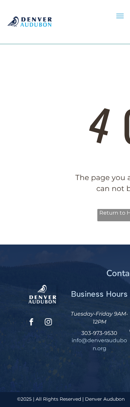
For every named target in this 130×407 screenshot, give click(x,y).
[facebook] (31, 322)
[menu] (120, 16)
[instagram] (48, 322)
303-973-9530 (99, 333)
